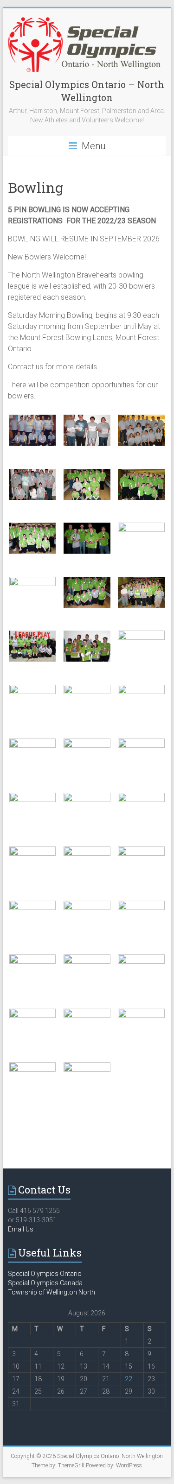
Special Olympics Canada (45, 1283)
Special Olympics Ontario (45, 1273)
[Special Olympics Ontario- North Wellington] (87, 19)
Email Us (20, 1229)
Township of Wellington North (51, 1292)
